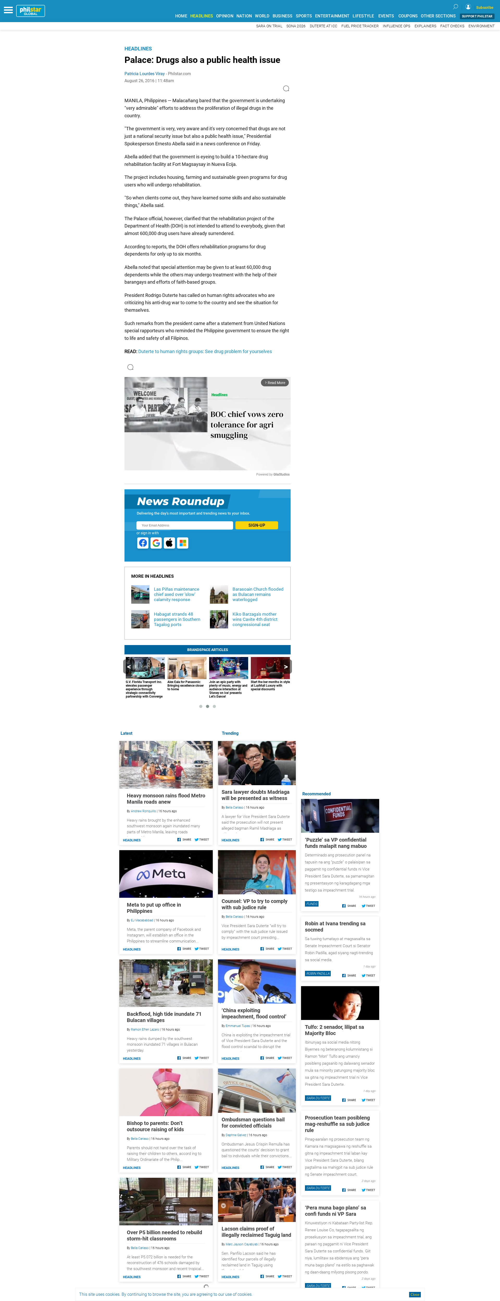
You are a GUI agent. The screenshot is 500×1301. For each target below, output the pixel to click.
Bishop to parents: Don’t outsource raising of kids (155, 1126)
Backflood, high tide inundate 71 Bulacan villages (164, 1017)
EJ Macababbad (142, 920)
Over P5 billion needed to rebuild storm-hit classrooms (164, 1235)
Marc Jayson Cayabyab (242, 1244)
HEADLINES (201, 16)
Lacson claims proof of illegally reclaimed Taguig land (256, 1232)
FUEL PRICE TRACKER (360, 26)
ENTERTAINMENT (332, 16)
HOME (181, 16)
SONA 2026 (295, 26)
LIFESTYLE (363, 16)
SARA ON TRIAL (269, 26)
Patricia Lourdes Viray (144, 73)
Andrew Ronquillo (143, 811)
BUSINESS (283, 16)
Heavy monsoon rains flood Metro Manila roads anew (166, 798)
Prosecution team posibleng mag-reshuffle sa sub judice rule (337, 1124)
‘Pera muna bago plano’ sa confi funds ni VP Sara (335, 1211)
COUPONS (408, 16)
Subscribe (484, 7)
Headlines (138, 48)
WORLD (262, 16)
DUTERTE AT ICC (324, 26)
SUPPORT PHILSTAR (477, 16)
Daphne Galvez (236, 1135)
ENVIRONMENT (481, 26)
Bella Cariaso (234, 807)
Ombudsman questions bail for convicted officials (253, 1122)
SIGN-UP (256, 525)
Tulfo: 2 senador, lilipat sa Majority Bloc (334, 1030)
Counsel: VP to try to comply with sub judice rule (255, 904)
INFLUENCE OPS (396, 26)
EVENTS (386, 16)
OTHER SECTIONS (438, 16)
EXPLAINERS (425, 26)
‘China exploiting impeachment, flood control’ (254, 1013)
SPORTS (304, 16)
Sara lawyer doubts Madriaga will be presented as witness (256, 795)
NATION (244, 16)
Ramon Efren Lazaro (145, 1029)
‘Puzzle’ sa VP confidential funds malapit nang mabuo (336, 843)
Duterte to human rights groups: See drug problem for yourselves (205, 351)
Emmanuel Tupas (238, 1026)
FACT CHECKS (452, 26)
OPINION (224, 16)
